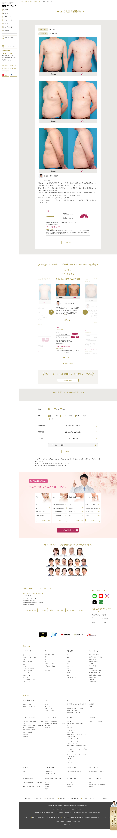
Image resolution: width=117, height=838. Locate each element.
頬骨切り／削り (27, 704)
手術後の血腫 (80, 232)
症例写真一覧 (28, 1)
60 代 (90, 416)
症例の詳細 (67, 320)
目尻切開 (25, 736)
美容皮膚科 (70, 651)
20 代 (64, 416)
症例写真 (6, 24)
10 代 (57, 416)
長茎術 (46, 789)
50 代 (84, 416)
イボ (68, 659)
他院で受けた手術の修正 (95, 672)
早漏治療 (47, 784)
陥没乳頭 (91, 786)
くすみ (68, 661)
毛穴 (68, 663)
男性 (63, 409)
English (14, 75)
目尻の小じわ (26, 675)
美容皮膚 (69, 718)
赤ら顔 (68, 654)
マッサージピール (71, 730)
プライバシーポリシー (107, 817)
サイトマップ (27, 817)
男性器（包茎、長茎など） (95, 675)
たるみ (24, 666)
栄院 (93, 622)
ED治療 (47, 782)
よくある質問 (103, 798)
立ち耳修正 (91, 704)
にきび (68, 668)
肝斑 (68, 675)
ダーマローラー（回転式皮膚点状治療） (77, 745)
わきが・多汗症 (92, 659)
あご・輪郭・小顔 (49, 654)
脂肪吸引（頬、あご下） (29, 706)
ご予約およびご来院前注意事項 (92, 817)
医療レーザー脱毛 (93, 661)
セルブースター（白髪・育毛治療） (32, 786)
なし (51, 409)
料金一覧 (6, 13)
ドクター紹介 (7, 17)
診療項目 (6, 10)
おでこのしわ (26, 655)
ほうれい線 (26, 672)
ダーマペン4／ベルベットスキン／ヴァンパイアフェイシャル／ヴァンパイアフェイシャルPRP (77, 750)
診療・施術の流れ (8, 27)
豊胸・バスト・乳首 (37, 1)
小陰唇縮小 (69, 786)
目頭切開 (25, 734)
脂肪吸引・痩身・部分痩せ (95, 657)
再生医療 (47, 670)
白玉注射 (69, 721)
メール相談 (7, 41)
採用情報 (6, 30)
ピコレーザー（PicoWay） (73, 738)
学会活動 (5, 72)
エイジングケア (28, 651)
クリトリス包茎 (71, 784)
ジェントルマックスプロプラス (96, 771)
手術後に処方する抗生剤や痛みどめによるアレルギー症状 (59, 230)
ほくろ (68, 672)
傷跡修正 (91, 668)
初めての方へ (5, 65)
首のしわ (25, 677)
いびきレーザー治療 (50, 773)
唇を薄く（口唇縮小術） (51, 721)
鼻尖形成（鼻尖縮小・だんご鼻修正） (76, 708)
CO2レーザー (70, 763)
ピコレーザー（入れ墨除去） (96, 721)
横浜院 (104, 615)
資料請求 (81, 610)
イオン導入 (69, 758)
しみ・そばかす (71, 666)
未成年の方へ (13, 65)
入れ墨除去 (91, 679)
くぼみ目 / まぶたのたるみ (29, 657)
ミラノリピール (71, 727)
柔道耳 (90, 706)
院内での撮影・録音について (53, 817)
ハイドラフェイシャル (72, 743)
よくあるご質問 (42, 588)
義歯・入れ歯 (48, 708)
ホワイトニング (49, 706)
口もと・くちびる (49, 663)
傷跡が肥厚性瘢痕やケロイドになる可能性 (66, 232)
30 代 (70, 416)
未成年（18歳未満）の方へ (38, 817)
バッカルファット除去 (72, 741)
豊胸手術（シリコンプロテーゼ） (97, 784)
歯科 (46, 657)
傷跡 (24, 771)
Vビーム (69, 760)
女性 (57, 409)
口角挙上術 (48, 727)
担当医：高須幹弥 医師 (51, 176)
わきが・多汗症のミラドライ (74, 771)
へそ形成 (91, 663)
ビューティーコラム (89, 798)
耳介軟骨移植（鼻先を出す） (74, 712)
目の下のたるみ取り (28, 732)
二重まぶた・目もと (50, 666)
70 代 (51, 419)
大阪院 (104, 622)
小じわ (24, 659)
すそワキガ (69, 782)
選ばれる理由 (13, 68)
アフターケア (70, 610)
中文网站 (6, 75)
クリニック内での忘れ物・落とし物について (72, 817)
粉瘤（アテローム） (72, 677)
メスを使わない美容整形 (95, 670)
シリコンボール (49, 786)
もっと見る (43, 520)
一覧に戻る (68, 242)
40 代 (77, 416)
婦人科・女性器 (92, 666)
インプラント (48, 704)
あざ (68, 657)
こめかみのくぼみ (27, 661)
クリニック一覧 (8, 20)
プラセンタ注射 (71, 732)
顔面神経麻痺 (48, 771)
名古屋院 (105, 618)
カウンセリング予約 (9, 37)
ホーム (22, 1)
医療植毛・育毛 (92, 677)
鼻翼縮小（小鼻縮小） (72, 710)
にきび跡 (69, 670)
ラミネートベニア (49, 710)
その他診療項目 (92, 681)
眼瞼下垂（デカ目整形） (29, 729)
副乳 (90, 782)
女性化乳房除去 (50, 216)
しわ (24, 664)
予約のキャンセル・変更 (10, 46)
